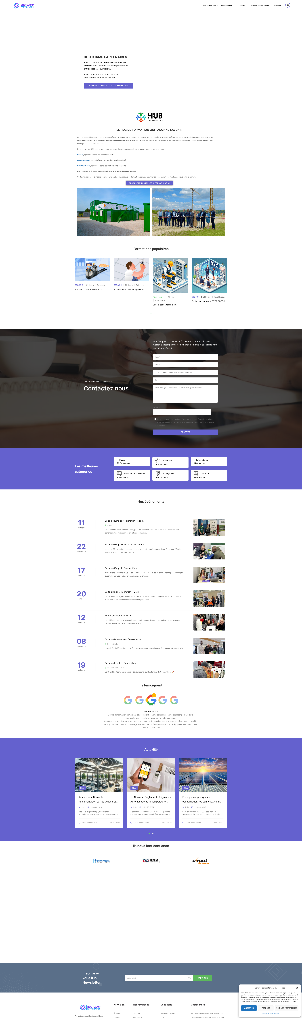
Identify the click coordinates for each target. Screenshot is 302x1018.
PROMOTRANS (83, 166)
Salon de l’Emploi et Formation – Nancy (124, 521)
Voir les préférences (286, 1008)
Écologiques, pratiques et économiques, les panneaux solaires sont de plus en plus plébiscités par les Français (202, 800)
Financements (227, 5)
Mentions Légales (168, 1013)
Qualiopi (277, 5)
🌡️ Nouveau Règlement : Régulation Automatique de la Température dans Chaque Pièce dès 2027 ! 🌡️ (150, 800)
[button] (297, 988)
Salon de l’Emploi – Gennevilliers (121, 568)
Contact (242, 5)
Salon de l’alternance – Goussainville (123, 639)
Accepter (249, 1008)
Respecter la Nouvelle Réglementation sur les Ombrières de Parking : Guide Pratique (97, 800)
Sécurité (136, 1013)
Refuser (266, 1008)
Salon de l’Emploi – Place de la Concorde (125, 544)
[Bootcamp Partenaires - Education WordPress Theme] (23, 5)
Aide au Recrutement (260, 5)
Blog (82, 788)
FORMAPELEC (83, 160)
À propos (117, 1013)
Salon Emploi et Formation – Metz (122, 592)
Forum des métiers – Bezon (118, 615)
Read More (115, 822)
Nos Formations (209, 5)
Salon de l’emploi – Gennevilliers (120, 663)
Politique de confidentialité (270, 1013)
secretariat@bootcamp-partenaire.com (207, 1013)
